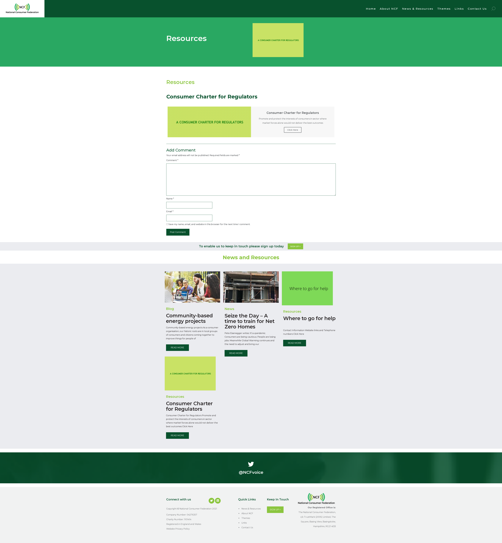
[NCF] (22, 13)
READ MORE (177, 347)
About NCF (389, 8)
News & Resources (417, 8)
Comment (172, 160)
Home (371, 8)
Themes (444, 8)
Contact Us (477, 8)
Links (459, 8)
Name (170, 198)
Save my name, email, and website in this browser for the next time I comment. (209, 224)
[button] (295, 246)
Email (169, 211)
